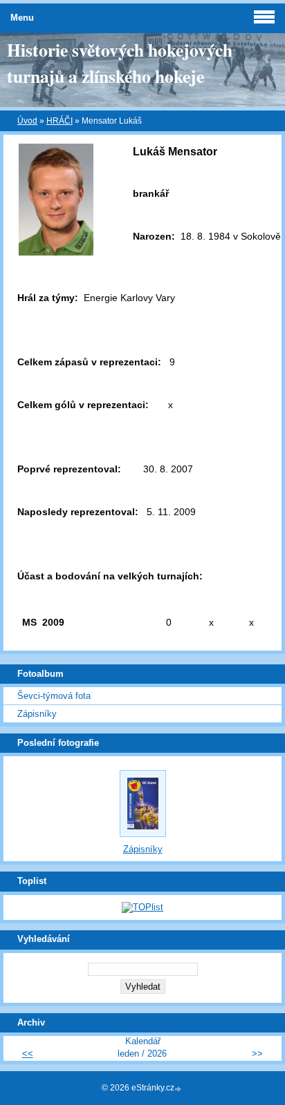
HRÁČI (59, 121)
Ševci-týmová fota (54, 696)
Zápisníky (37, 714)
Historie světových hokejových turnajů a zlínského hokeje (119, 63)
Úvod (27, 121)
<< (27, 1053)
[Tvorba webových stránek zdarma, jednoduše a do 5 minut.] (179, 1089)
